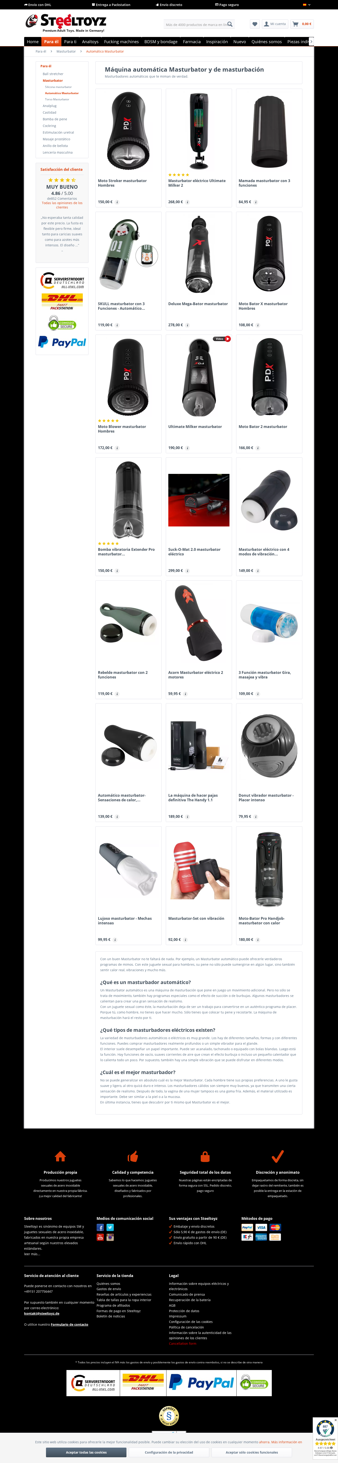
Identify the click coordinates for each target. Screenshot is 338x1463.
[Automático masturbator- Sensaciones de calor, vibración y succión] (128, 746)
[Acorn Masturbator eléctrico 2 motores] (198, 623)
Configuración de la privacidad (169, 1452)
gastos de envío (140, 1362)
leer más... (32, 1254)
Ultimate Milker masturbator (195, 426)
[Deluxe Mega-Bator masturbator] (198, 254)
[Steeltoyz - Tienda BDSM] (73, 25)
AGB (172, 1305)
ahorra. (265, 1442)
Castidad (49, 112)
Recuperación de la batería (190, 1300)
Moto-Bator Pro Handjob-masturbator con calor (262, 920)
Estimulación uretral (58, 132)
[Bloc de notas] (255, 24)
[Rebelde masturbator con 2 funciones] (128, 623)
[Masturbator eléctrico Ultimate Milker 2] (198, 131)
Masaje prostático (56, 139)
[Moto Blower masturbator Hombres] (128, 377)
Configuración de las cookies (191, 1322)
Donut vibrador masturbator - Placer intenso (266, 797)
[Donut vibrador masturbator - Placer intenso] (269, 746)
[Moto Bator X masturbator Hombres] (269, 254)
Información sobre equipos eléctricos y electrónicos (199, 1286)
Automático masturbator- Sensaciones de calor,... (122, 797)
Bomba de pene (55, 119)
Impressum (177, 1316)
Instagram (110, 1237)
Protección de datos (184, 1311)
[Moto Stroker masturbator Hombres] (128, 131)
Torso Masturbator (57, 99)
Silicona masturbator (58, 87)
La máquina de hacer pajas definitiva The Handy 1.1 (193, 797)
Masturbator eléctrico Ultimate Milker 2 (197, 183)
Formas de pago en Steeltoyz (119, 1311)
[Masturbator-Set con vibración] (198, 869)
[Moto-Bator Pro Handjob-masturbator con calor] (269, 869)
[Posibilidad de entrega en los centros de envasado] (62, 301)
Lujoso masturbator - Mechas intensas (125, 920)
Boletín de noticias (111, 1316)
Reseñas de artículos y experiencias (124, 1294)
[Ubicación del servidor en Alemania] (62, 280)
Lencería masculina (58, 152)
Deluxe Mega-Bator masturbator (198, 303)
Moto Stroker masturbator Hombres (122, 183)
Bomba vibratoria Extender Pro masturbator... (126, 551)
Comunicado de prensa (187, 1294)
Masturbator (53, 80)
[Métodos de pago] (276, 1232)
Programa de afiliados (113, 1305)
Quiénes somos (108, 1283)
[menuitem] (199, 24)
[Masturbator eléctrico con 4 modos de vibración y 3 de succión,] (269, 500)
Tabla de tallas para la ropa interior (124, 1300)
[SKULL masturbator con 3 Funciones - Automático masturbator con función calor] (128, 254)
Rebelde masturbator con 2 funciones (123, 674)
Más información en (287, 1442)
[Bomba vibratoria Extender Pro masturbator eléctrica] (128, 500)
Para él (45, 66)
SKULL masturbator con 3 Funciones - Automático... (121, 306)
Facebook (100, 1227)
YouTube (100, 1237)
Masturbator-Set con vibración (196, 918)
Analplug (50, 106)
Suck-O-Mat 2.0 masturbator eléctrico (194, 551)
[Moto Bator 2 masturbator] (269, 377)
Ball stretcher (53, 74)
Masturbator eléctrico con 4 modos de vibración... (264, 551)
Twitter (110, 1227)
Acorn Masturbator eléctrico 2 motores (195, 674)
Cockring (49, 126)
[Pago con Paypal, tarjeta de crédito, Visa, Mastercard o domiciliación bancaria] (62, 342)
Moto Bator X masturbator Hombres (263, 306)
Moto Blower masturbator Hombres (122, 428)
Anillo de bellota (55, 145)
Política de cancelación (186, 1327)
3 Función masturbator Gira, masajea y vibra (265, 674)
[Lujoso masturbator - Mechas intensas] (128, 869)
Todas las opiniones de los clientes (62, 205)
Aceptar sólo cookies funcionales (252, 1452)
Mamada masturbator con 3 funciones (264, 183)
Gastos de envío (109, 1289)
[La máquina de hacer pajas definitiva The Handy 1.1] (198, 746)
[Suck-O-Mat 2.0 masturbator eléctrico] (198, 500)
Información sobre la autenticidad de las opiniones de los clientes (200, 1335)
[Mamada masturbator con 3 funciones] (269, 131)
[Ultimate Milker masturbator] (198, 377)
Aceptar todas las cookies (86, 1452)
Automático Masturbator (62, 93)
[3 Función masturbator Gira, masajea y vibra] (269, 623)
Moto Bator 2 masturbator (263, 426)
